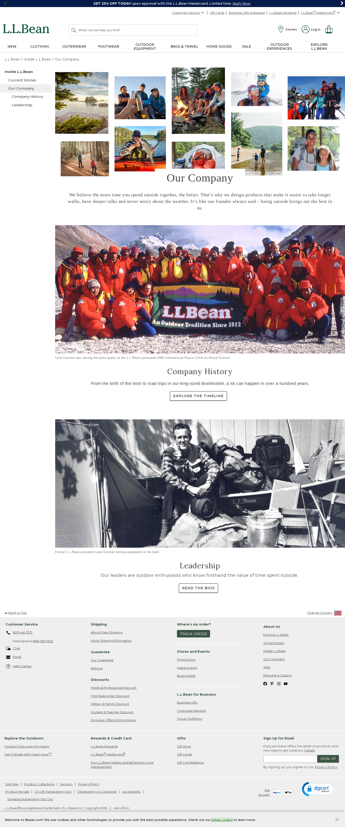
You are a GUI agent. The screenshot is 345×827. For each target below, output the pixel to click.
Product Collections (39, 784)
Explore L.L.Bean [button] (319, 46)
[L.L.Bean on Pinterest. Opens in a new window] (272, 683)
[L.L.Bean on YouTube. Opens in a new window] (286, 683)
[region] (172, 3)
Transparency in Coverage (97, 791)
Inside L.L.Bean (274, 651)
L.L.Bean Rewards (282, 13)
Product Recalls (17, 791)
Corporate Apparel (191, 711)
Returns (97, 668)
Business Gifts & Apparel (247, 13)
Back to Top (17, 613)
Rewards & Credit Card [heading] (111, 738)
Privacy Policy (326, 767)
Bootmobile (186, 676)
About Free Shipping (107, 632)
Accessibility (131, 791)
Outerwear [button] (74, 46)
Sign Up (328, 758)
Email (17, 657)
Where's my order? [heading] (194, 624)
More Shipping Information (111, 640)
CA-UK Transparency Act (53, 791)
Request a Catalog (277, 675)
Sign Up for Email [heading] (278, 738)
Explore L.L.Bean (276, 635)
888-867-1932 (43, 641)
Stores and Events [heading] (193, 651)
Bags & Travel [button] (184, 46)
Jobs (266, 667)
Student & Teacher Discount (112, 712)
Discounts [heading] (100, 680)
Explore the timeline (198, 396)
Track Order (193, 634)
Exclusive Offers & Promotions (113, 720)
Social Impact (273, 643)
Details (309, 750)
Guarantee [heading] (100, 652)
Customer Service (186, 13)
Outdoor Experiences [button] (279, 46)
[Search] (74, 30)
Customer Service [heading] (22, 624)
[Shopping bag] (331, 29)
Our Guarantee (102, 660)
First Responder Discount (110, 696)
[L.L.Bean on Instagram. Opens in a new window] (279, 683)
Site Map (12, 784)
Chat (16, 648)
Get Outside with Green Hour (28, 754)
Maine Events (187, 668)
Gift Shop (184, 746)
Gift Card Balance (190, 762)
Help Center (22, 666)
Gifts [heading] (181, 738)
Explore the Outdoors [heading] (23, 738)
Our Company (274, 659)
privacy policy (222, 819)
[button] (318, 789)
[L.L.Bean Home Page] (27, 29)
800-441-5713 (22, 632)
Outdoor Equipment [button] (145, 46)
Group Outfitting (189, 719)
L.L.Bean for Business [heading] (196, 694)
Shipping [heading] (99, 624)
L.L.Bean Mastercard (108, 754)
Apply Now (241, 3)
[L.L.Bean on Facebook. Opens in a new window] (265, 683)
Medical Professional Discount (114, 688)
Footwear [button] (108, 46)
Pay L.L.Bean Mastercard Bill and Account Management (122, 765)
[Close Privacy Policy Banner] (337, 820)
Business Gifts (187, 702)
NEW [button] (12, 46)
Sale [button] (246, 46)
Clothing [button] (39, 46)
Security (66, 784)
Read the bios (198, 588)
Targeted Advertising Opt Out (30, 799)
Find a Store (186, 659)
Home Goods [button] (219, 46)
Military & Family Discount (110, 704)
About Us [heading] (271, 627)
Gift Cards (217, 13)
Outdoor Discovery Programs (26, 746)
